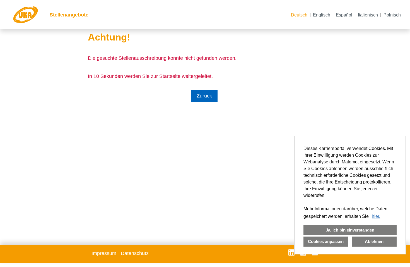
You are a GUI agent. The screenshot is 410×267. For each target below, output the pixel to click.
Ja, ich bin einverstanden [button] (350, 230)
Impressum (103, 253)
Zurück (204, 96)
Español (344, 15)
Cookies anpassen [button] (326, 241)
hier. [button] (376, 216)
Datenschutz (135, 253)
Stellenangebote (69, 15)
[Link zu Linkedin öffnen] (291, 252)
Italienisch (368, 15)
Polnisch (392, 15)
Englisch (321, 15)
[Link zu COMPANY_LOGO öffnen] (25, 14)
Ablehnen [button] (374, 241)
